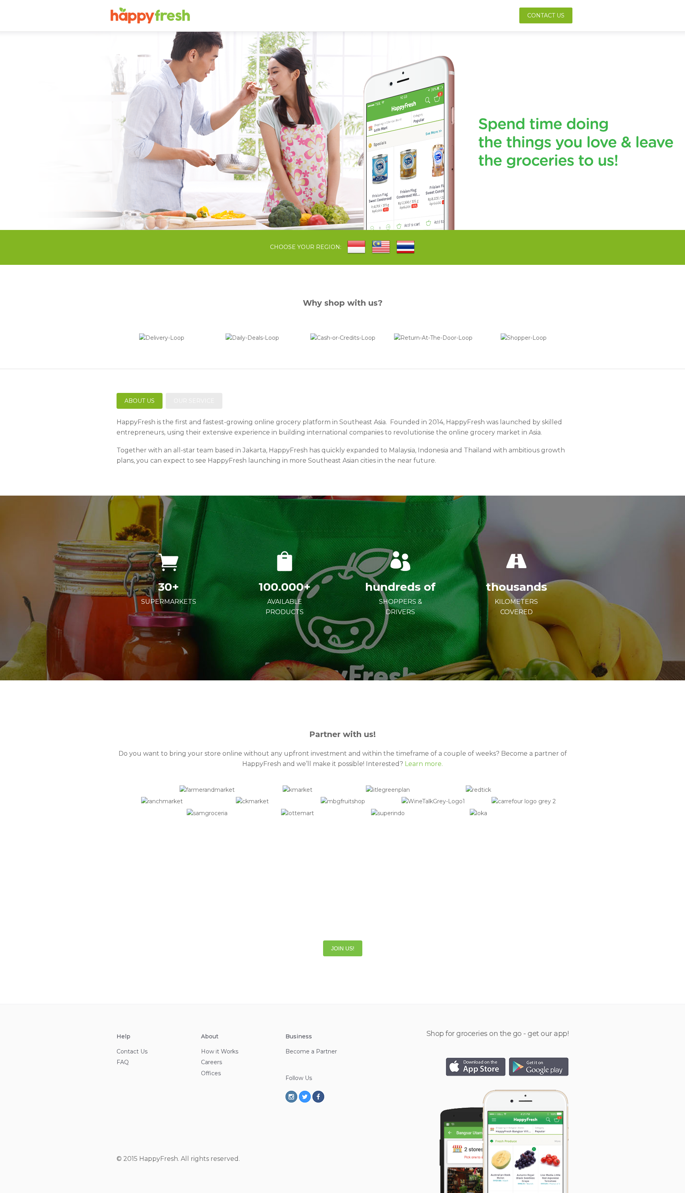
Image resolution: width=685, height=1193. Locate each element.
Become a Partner (311, 1051)
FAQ (123, 1062)
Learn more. (424, 764)
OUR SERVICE (194, 400)
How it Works (219, 1051)
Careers (211, 1062)
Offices (211, 1073)
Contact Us (545, 15)
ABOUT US (139, 400)
